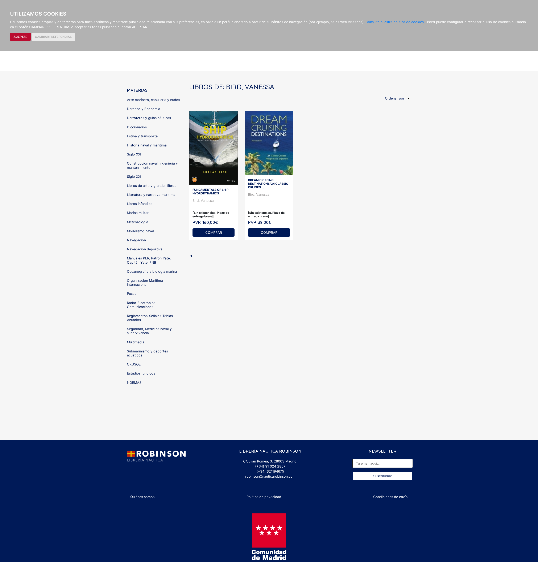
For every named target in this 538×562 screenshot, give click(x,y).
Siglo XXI (134, 154)
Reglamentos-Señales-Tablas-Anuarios (150, 318)
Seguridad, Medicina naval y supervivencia (149, 331)
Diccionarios (137, 127)
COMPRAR (213, 232)
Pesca (131, 293)
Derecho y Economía (143, 109)
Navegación (136, 240)
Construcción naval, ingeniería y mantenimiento (152, 165)
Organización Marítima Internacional (145, 282)
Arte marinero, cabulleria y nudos (153, 100)
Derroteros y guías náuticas (149, 118)
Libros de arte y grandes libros (151, 185)
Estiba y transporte (142, 136)
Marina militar (138, 213)
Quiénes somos (142, 497)
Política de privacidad (264, 497)
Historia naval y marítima (147, 145)
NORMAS (134, 382)
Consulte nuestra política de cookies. (395, 22)
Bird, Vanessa (203, 200)
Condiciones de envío (390, 497)
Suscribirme (382, 476)
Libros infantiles (139, 204)
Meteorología (137, 222)
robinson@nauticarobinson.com (270, 476)
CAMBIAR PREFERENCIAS (53, 37)
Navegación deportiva (144, 249)
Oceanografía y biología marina (152, 271)
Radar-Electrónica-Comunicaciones (142, 305)
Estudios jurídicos (141, 373)
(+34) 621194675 (270, 471)
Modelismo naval (140, 231)
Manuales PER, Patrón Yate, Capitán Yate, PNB (149, 260)
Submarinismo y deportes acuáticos (147, 353)
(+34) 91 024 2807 (270, 466)
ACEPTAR (20, 37)
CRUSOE (134, 364)
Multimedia (135, 342)
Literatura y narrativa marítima (151, 195)
